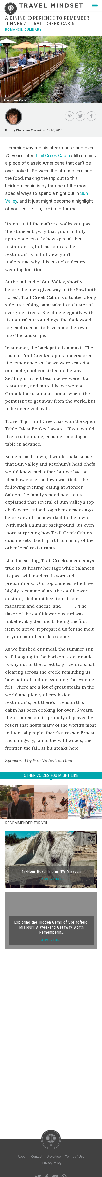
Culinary (33, 29)
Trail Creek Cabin (52, 155)
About (22, 1156)
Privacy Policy (51, 1163)
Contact (36, 1156)
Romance (14, 29)
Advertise (54, 1156)
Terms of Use (74, 1156)
